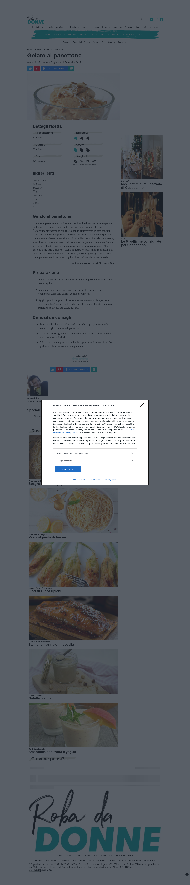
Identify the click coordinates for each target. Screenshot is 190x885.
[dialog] (95, 442)
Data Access (95, 479)
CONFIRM (68, 469)
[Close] (143, 405)
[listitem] (95, 453)
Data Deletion (79, 479)
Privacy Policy (111, 479)
